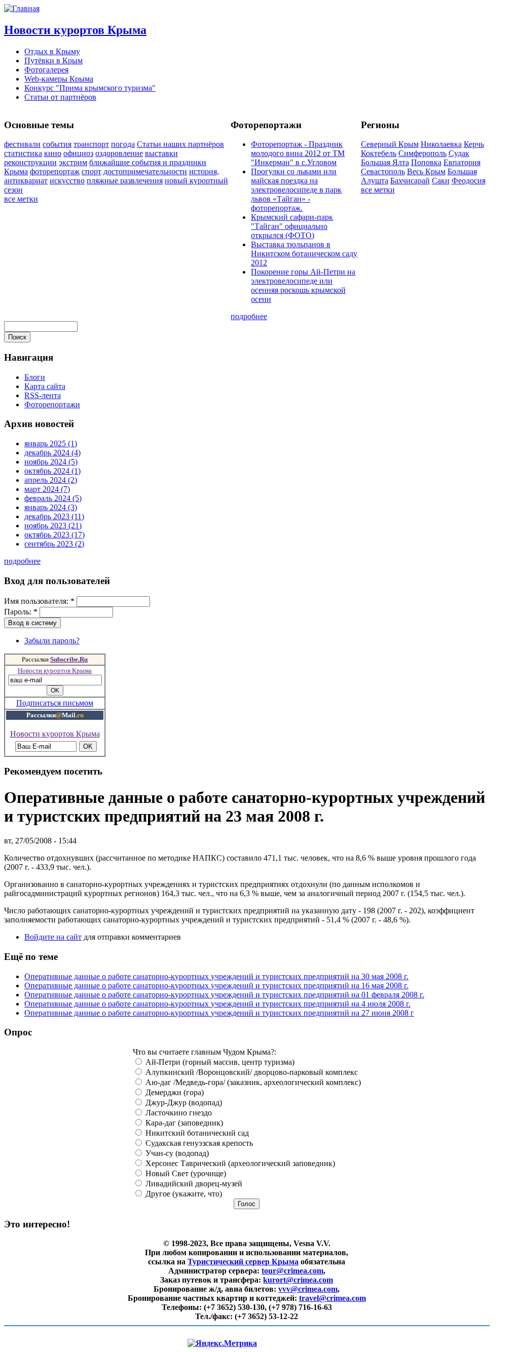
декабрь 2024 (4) (52, 452)
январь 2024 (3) (50, 507)
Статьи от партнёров (60, 97)
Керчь (474, 144)
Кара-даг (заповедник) (183, 1122)
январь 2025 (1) (50, 443)
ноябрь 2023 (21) (53, 525)
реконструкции (30, 162)
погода (123, 144)
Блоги (34, 377)
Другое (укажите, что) (182, 1193)
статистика (23, 153)
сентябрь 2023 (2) (54, 543)
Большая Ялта (385, 162)
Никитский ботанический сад (196, 1133)
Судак (459, 153)
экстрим (73, 162)
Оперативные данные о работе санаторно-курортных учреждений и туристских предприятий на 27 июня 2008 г (219, 1013)
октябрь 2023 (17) (54, 534)
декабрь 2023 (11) (54, 516)
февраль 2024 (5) (53, 498)
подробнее (249, 316)
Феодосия (469, 180)
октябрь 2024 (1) (52, 471)
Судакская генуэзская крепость (198, 1143)
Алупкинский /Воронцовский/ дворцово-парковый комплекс (250, 1072)
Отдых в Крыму (52, 51)
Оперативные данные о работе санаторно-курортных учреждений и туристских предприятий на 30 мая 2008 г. (216, 976)
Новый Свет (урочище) (184, 1173)
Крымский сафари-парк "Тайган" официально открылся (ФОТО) (292, 226)
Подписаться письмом (54, 703)
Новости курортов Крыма (75, 29)
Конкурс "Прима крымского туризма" (90, 88)
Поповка (426, 162)
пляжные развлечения (125, 180)
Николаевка (441, 144)
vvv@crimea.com (308, 1289)
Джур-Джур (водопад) (182, 1102)
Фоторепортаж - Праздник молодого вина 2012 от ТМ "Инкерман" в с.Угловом (298, 153)
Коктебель (378, 153)
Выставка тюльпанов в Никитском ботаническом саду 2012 (304, 253)
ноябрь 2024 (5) (51, 461)
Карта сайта (44, 386)
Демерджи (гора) (173, 1092)
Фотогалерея (46, 69)
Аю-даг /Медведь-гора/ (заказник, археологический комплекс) (252, 1082)
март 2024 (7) (47, 489)
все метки (21, 199)
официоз (78, 153)
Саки (441, 180)
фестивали (22, 144)
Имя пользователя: (39, 601)
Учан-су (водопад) (176, 1153)
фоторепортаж (55, 171)
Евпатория (461, 162)
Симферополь (422, 153)
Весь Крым (426, 171)
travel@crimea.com (332, 1298)
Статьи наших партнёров (180, 144)
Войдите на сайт (53, 937)
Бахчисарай (410, 180)
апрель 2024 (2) (50, 480)
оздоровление (119, 153)
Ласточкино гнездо (177, 1112)
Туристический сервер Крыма (243, 1261)
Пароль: (21, 611)
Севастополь (383, 171)
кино (52, 153)
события (57, 144)
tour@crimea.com (292, 1270)
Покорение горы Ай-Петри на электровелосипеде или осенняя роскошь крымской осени (303, 285)
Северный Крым (390, 144)
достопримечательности (145, 171)
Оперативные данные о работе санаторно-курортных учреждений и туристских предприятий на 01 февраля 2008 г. (224, 994)
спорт (91, 171)
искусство (67, 180)
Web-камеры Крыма (58, 78)
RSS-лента (42, 395)
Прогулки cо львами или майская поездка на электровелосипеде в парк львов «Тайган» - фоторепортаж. (296, 189)
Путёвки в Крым (53, 60)
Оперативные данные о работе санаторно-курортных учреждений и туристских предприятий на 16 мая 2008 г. (216, 985)
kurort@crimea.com (298, 1280)
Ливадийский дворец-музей (192, 1183)
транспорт (91, 144)
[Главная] (22, 8)
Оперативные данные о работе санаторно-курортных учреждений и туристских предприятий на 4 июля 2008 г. (217, 1003)
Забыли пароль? (52, 640)
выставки (161, 153)
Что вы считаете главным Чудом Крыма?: (204, 1052)
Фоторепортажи (52, 404)
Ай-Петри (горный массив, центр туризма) (218, 1062)
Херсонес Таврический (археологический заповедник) (239, 1163)
